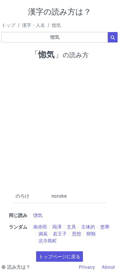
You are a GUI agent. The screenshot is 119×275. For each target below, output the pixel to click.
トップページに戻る (59, 256)
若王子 (60, 234)
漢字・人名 (33, 25)
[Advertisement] (59, 124)
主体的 (88, 227)
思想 (76, 234)
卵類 (91, 234)
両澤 (57, 227)
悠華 (104, 227)
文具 (71, 227)
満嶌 (43, 234)
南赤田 (40, 227)
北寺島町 (47, 241)
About (108, 267)
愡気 (37, 215)
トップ (8, 25)
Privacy (87, 267)
